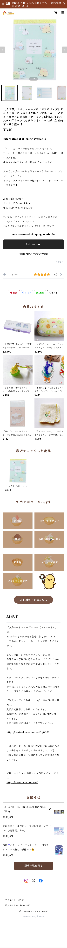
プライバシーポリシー (15, 900)
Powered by (30, 916)
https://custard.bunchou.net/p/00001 (29, 732)
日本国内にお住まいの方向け (33, 254)
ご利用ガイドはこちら (33, 599)
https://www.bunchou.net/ (22, 782)
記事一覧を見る (33, 865)
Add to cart (33, 244)
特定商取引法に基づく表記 (17, 905)
